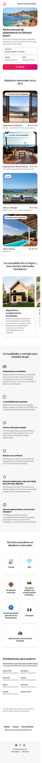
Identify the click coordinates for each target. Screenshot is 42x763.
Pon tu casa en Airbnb (26, 4)
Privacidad (15, 752)
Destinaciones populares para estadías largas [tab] (20, 664)
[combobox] (20, 51)
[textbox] (11, 59)
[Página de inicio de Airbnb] (4, 3)
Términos (25, 752)
